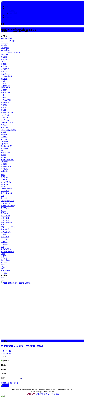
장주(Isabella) (5, 237)
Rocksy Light (5, 88)
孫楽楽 (3, 256)
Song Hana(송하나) (7, 38)
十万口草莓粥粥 (6, 76)
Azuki (3, 175)
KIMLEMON (5, 152)
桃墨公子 (4, 71)
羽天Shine (4, 127)
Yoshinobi (4, 171)
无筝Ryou (4, 213)
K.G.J (3, 186)
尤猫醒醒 (4, 79)
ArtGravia (4, 258)
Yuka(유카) (4, 142)
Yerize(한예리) (6, 182)
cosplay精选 (13, 13)
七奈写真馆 (5, 229)
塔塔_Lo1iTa (5, 216)
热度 (2, 280)
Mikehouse (4, 162)
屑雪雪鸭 (4, 90)
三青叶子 (4, 59)
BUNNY (4, 83)
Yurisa (3, 254)
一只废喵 (4, 273)
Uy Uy (3, 268)
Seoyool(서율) (5, 86)
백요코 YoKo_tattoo (7, 160)
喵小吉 (3, 157)
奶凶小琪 (4, 137)
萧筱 (2, 247)
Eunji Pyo (4, 266)
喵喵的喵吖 (5, 102)
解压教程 (8, 17)
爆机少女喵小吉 (6, 193)
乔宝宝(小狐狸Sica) (8, 206)
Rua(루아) (4, 184)
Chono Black (5, 260)
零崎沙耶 (4, 179)
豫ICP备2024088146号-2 (9, 383)
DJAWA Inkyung (6, 188)
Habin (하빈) (5, 48)
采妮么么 (4, 242)
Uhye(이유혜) (5, 117)
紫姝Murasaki (5, 270)
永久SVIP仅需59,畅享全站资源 (47, 394)
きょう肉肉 (5, 191)
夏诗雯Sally (5, 208)
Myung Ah (4, 144)
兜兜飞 (3, 107)
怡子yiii (3, 97)
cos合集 (12, 11)
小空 (2, 196)
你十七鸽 (4, 139)
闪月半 (3, 132)
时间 (2, 278)
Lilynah (3, 61)
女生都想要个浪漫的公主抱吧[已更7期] (22, 346)
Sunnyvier (4, 134)
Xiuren (7, 15)
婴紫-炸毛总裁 (6, 249)
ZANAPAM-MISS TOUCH (10, 52)
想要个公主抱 (6, 351)
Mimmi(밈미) (5, 50)
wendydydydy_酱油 (7, 201)
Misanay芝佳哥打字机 (8, 130)
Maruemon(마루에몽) (8, 41)
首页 (6, 6)
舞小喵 (3, 211)
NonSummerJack (6, 223)
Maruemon (4, 43)
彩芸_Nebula (5, 74)
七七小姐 (4, 198)
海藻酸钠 (4, 105)
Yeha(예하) (4, 54)
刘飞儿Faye (5, 125)
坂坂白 (3, 110)
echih (2, 150)
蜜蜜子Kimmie (6, 166)
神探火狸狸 (5, 218)
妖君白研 (4, 64)
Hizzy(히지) (5, 148)
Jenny (3, 264)
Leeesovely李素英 (7, 122)
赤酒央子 (4, 262)
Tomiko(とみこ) (6, 146)
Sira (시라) (4, 45)
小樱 (2, 95)
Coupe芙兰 (4, 244)
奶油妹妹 (4, 164)
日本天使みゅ (6, 232)
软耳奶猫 (4, 57)
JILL (2, 173)
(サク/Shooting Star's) (8, 227)
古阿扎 (3, 81)
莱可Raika (4, 169)
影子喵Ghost (5, 92)
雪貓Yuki (4, 66)
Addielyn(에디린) (7, 112)
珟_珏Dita (4, 177)
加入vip (7, 20)
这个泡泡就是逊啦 (7, 252)
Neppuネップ (5, 203)
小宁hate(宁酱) (6, 100)
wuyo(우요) (5, 115)
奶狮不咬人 (5, 221)
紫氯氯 (3, 155)
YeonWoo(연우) (6, 120)
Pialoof (3, 224)
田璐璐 (3, 234)
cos (6, 8)
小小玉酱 (4, 239)
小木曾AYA (5, 69)
